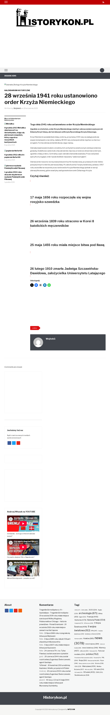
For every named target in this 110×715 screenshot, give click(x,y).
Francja (92, 617)
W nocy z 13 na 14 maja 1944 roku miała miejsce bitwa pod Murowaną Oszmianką (54, 683)
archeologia (88, 613)
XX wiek (89, 672)
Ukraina (99, 663)
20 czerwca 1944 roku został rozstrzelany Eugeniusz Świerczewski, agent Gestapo (54, 659)
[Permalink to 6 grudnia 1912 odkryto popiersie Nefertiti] (15, 152)
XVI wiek (78, 672)
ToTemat (42, 665)
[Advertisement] (55, 51)
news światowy (90, 648)
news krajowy (92, 644)
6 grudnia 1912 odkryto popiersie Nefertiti (14, 156)
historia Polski (96, 620)
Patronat (93, 651)
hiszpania (79, 623)
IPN (94, 631)
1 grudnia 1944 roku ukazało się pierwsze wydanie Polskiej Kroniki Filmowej (14, 175)
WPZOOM (71, 709)
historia (80, 620)
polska (92, 654)
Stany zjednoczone (86, 663)
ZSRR (99, 672)
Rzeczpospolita (93, 660)
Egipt (82, 617)
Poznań (97, 657)
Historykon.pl (55, 697)
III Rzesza (88, 623)
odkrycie (84, 651)
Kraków (88, 638)
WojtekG (17, 108)
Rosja (83, 660)
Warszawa (89, 666)
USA (78, 666)
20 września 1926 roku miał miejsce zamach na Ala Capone (52, 627)
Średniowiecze (82, 675)
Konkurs (78, 638)
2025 (93, 610)
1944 (77, 610)
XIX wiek (99, 669)
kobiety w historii (92, 634)
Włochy (89, 669)
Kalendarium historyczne (17, 90)
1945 (84, 610)
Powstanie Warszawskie (84, 657)
